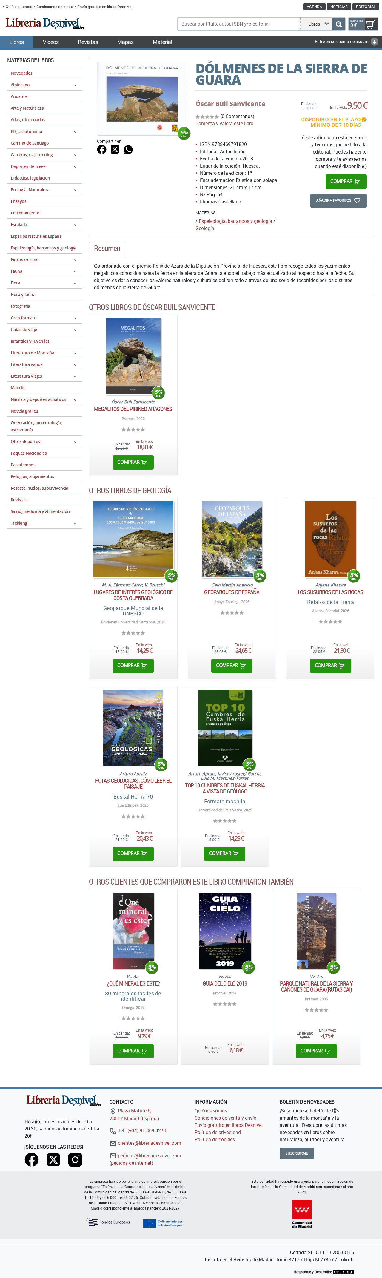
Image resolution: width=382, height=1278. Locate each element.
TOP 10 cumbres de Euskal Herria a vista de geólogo (225, 788)
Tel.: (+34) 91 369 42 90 (142, 1130)
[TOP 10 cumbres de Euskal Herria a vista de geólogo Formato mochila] (225, 728)
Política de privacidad (218, 1132)
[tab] (107, 250)
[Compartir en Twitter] (115, 148)
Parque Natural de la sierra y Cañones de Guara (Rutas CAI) (316, 986)
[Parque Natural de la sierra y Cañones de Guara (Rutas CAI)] (316, 931)
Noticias (339, 6)
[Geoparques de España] (231, 539)
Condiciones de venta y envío (225, 1118)
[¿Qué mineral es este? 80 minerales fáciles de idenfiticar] (133, 931)
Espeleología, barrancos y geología (235, 221)
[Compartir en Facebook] (102, 148)
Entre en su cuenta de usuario (343, 41)
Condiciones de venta (54, 6)
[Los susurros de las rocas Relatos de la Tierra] (331, 539)
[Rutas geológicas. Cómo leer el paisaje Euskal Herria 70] (133, 728)
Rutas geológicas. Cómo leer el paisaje (133, 784)
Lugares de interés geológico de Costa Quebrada (133, 595)
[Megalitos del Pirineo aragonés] (133, 356)
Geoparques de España (231, 592)
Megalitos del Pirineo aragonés (133, 409)
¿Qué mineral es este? (133, 983)
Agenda (314, 6)
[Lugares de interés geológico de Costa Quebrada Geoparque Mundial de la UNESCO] (133, 539)
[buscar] (338, 24)
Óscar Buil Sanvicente (230, 103)
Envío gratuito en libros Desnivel (104, 6)
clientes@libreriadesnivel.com (149, 1143)
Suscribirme (297, 1153)
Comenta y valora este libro (224, 123)
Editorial (366, 6)
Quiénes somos (19, 6)
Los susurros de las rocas (330, 592)
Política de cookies (215, 1139)
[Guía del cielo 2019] (225, 931)
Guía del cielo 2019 (225, 983)
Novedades (21, 73)
